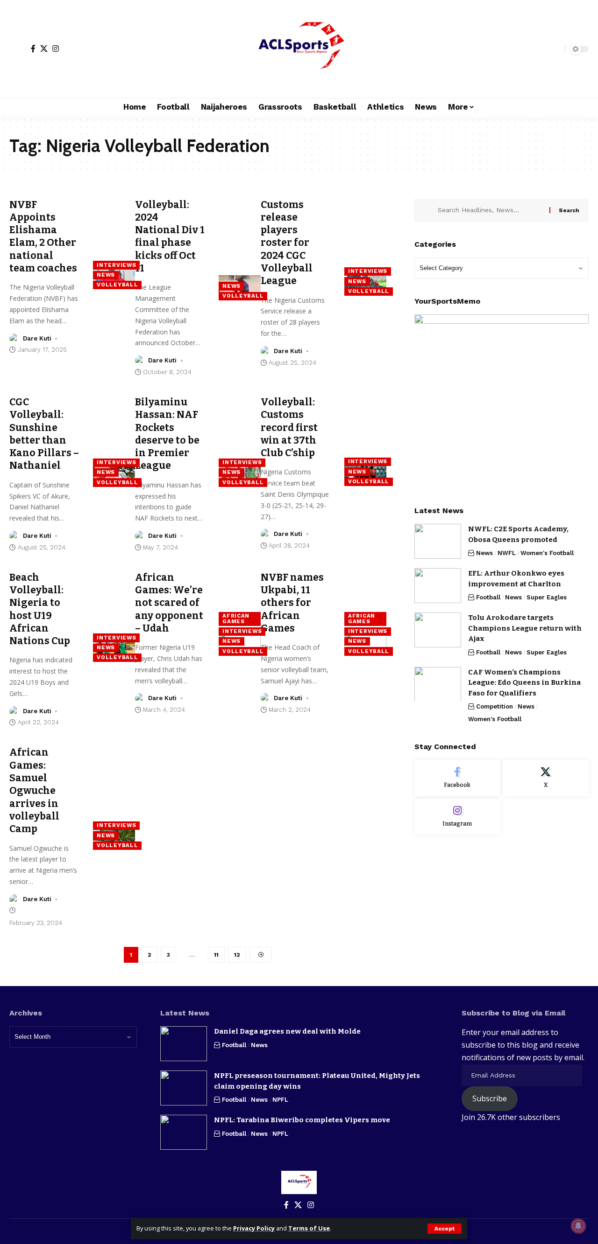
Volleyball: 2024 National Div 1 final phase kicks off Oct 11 (170, 236)
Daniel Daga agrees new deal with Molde (287, 1031)
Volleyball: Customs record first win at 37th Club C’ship (289, 427)
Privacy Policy (254, 1228)
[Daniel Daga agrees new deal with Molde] (183, 1043)
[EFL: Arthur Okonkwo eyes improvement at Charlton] (437, 585)
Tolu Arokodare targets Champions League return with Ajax (525, 628)
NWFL (507, 552)
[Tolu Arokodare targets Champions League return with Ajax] (437, 629)
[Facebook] (33, 48)
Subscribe (489, 1098)
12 (237, 955)
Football (488, 597)
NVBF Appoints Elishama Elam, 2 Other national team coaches (43, 236)
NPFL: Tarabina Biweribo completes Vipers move (302, 1120)
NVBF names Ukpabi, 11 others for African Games (292, 602)
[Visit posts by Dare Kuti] (14, 339)
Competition (494, 706)
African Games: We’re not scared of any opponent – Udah (169, 602)
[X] (44, 48)
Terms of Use (309, 1228)
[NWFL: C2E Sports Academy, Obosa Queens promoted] (437, 541)
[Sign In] (18, 49)
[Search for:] (490, 210)
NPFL (280, 1099)
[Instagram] (55, 48)
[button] (444, 1228)
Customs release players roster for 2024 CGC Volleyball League (287, 243)
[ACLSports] (299, 49)
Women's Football (547, 552)
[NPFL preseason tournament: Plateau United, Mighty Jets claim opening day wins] (183, 1087)
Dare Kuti (37, 338)
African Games (235, 618)
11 (216, 955)
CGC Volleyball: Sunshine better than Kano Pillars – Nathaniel (44, 434)
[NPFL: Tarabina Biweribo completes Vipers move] (183, 1132)
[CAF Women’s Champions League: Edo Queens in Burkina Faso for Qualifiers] (437, 684)
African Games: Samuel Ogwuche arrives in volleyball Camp (34, 790)
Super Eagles (547, 597)
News (106, 274)
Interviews (116, 265)
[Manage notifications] (578, 1225)
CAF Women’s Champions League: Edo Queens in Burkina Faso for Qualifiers (524, 682)
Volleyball (117, 284)
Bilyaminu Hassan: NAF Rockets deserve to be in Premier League (167, 434)
